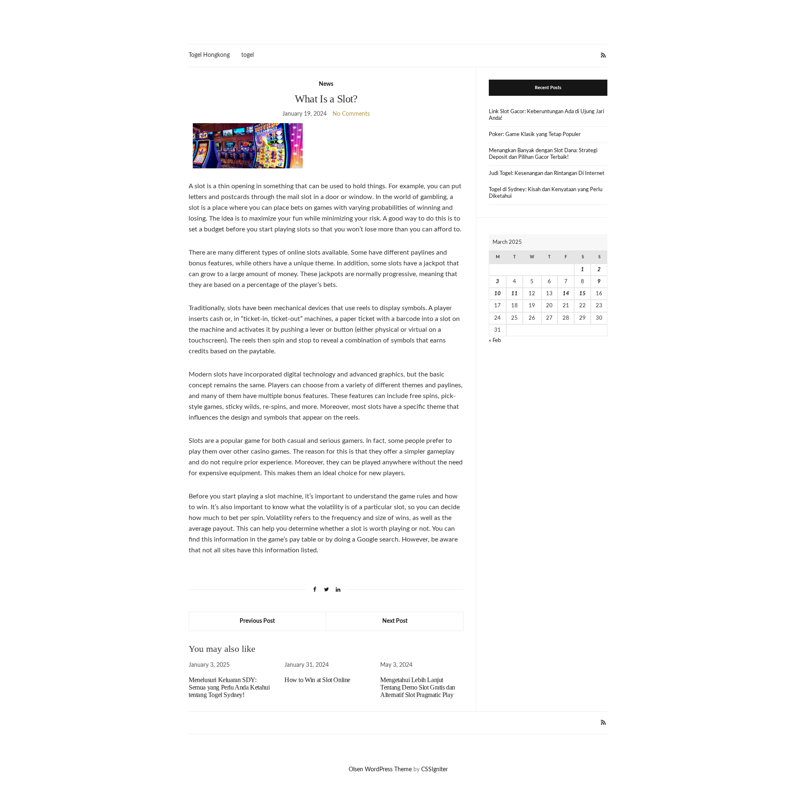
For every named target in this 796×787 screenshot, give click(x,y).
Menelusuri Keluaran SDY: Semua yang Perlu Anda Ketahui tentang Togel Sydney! (229, 687)
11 (514, 293)
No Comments (351, 114)
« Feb (495, 340)
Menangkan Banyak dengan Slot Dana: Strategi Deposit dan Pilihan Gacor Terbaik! (543, 154)
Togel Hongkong (209, 55)
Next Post (395, 621)
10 (497, 293)
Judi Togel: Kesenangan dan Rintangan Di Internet (546, 173)
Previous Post (257, 621)
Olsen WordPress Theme (380, 769)
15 (582, 293)
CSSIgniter (434, 769)
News (326, 84)
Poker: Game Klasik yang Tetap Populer (535, 134)
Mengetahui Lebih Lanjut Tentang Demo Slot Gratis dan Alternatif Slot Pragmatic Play (417, 687)
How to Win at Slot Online (317, 679)
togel (247, 55)
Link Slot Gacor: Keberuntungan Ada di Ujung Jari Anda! (546, 115)
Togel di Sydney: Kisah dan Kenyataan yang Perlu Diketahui (545, 193)
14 (566, 293)
